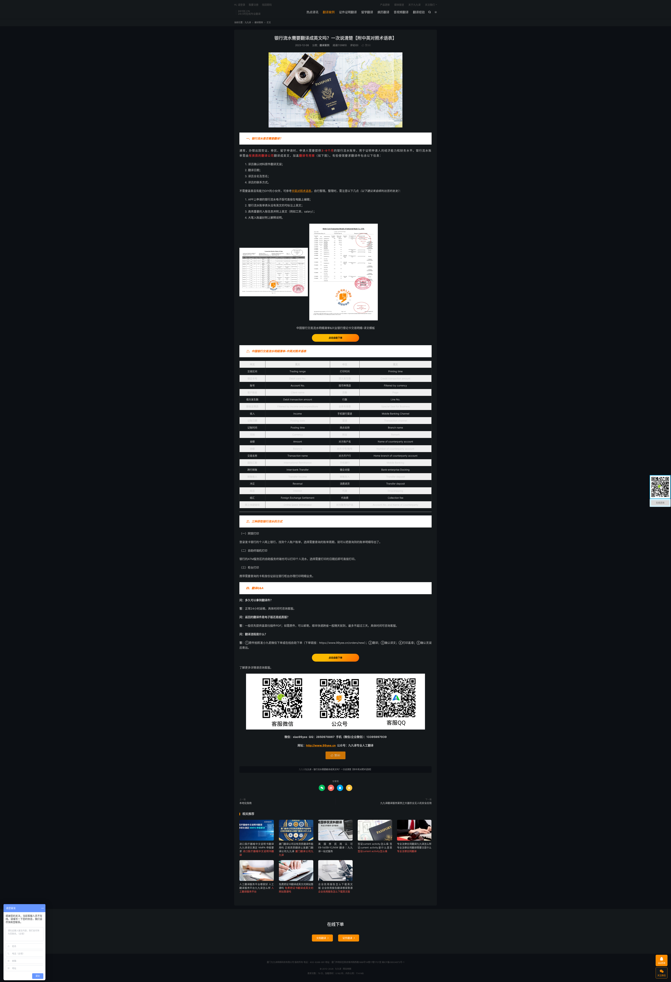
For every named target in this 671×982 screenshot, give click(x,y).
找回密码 (267, 4)
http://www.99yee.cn (321, 745)
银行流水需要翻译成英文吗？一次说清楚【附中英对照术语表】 (335, 38)
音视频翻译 (401, 12)
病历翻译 (383, 12)
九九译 (248, 22)
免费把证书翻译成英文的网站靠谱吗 (296, 888)
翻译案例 (329, 12)
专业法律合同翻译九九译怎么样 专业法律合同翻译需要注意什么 (414, 847)
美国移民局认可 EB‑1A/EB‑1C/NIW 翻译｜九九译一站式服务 (335, 847)
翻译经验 (419, 12)
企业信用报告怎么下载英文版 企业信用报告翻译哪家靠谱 (335, 888)
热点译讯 (312, 12)
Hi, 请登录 (239, 4)
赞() (366, 45)
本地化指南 (245, 802)
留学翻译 (367, 12)
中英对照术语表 (301, 191)
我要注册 (253, 4)
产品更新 (385, 4)
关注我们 (430, 4)
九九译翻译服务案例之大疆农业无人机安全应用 (406, 802)
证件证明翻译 (348, 12)
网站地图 (347, 969)
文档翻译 (322, 937)
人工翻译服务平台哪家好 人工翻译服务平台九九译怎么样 (256, 888)
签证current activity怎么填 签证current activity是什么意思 (375, 847)
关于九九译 (414, 4)
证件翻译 (348, 937)
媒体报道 (399, 4)
